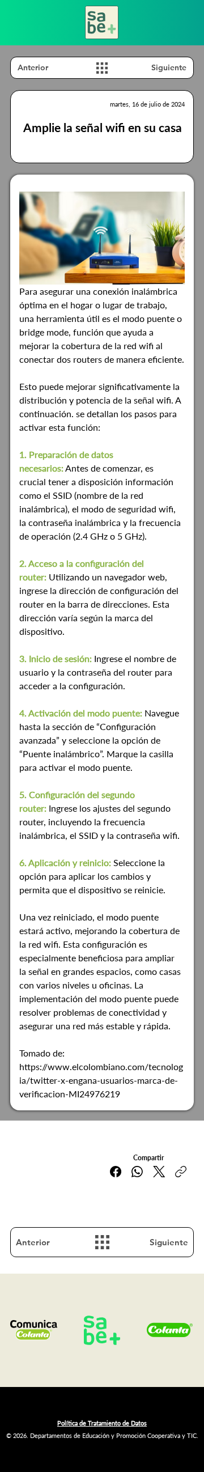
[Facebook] (115, 1171)
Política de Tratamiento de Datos (102, 1423)
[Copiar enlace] (180, 1171)
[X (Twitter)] (159, 1171)
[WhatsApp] (137, 1171)
